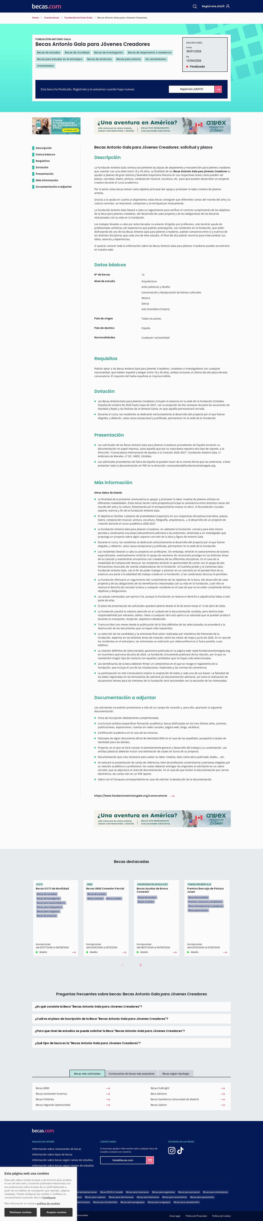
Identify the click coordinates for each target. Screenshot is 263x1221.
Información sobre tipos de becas (52, 1154)
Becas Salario (159, 1104)
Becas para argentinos (163, 1192)
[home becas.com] (43, 1130)
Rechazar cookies (20, 1212)
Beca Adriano (159, 1093)
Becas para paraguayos (132, 1202)
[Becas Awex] (162, 818)
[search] (195, 6)
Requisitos (43, 161)
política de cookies (48, 1203)
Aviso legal (175, 1215)
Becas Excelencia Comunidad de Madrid (175, 1099)
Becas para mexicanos (137, 1192)
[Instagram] (171, 1150)
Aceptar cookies (56, 1212)
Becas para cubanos (95, 1197)
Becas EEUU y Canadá (111, 1192)
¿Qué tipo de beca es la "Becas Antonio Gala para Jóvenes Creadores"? (88, 1043)
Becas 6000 (42, 1088)
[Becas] (46, 6)
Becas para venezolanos (174, 1197)
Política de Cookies (221, 1215)
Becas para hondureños (105, 1202)
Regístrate (213, 6)
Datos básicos (45, 154)
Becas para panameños (202, 1197)
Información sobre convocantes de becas (56, 1149)
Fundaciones (51, 17)
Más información (47, 180)
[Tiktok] (180, 1150)
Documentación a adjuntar (54, 187)
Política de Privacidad (196, 1215)
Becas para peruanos (189, 1192)
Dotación (42, 167)
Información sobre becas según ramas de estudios (62, 1160)
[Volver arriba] (255, 1212)
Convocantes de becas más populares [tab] (132, 1073)
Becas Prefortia (45, 1099)
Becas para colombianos (215, 1192)
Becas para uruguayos (159, 1202)
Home (35, 17)
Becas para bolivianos (148, 1197)
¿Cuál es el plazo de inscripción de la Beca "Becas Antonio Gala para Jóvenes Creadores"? (101, 1019)
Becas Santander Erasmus (51, 1093)
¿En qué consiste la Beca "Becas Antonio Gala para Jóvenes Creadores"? (88, 1007)
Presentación (44, 174)
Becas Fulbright (160, 1088)
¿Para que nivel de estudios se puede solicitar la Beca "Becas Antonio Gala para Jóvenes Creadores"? (110, 1031)
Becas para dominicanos (121, 1197)
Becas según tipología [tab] (175, 1073)
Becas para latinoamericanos (82, 1192)
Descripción (44, 148)
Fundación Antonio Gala (78, 17)
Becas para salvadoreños (186, 1202)
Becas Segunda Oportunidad (53, 1104)
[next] (140, 965)
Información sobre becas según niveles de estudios (63, 1165)
